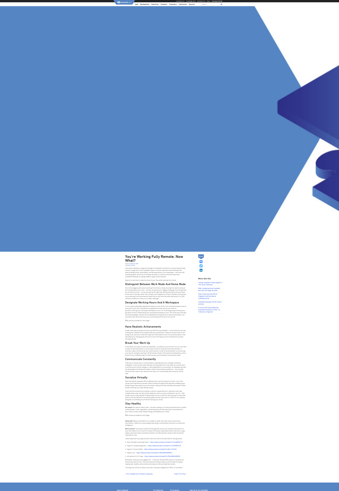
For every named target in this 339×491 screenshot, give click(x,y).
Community (183, 4)
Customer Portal (217, 1)
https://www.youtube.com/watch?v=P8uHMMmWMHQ (154, 453)
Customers (173, 4)
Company (164, 4)
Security (192, 4)
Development (144, 4)
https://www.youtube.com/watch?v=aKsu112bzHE (160, 449)
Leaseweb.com (180, 1)
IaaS (136, 4)
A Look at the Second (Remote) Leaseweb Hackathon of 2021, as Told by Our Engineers (209, 310)
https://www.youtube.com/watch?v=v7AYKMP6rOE (164, 446)
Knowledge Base (191, 1)
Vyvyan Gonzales (131, 265)
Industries (154, 4)
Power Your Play (179, 474)
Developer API (201, 1)
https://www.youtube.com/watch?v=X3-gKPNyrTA (166, 442)
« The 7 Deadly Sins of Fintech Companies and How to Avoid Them (139, 474)
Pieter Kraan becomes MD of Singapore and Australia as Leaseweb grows (207, 296)
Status (208, 1)
